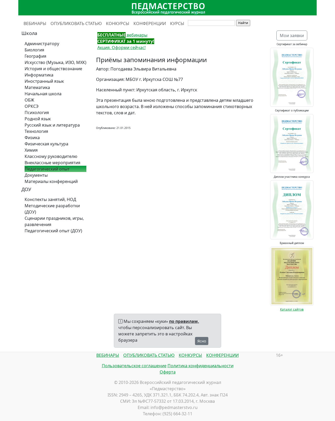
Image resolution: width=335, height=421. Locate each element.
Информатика (39, 75)
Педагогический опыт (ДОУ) (53, 231)
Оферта (168, 372)
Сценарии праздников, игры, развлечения (54, 221)
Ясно (201, 341)
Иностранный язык (44, 81)
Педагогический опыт (47, 169)
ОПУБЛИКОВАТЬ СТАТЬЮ (76, 23)
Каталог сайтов (292, 309)
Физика (32, 137)
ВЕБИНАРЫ (35, 23)
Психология (37, 112)
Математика (37, 87)
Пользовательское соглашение (134, 366)
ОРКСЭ (31, 106)
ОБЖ (29, 100)
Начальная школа (43, 94)
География (35, 56)
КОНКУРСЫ (117, 23)
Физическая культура (46, 144)
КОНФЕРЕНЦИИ (149, 23)
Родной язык (38, 119)
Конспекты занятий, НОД (50, 199)
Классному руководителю (51, 156)
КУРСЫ (177, 23)
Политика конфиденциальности (200, 366)
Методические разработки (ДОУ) (52, 209)
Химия (31, 150)
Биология (34, 50)
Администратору (42, 43)
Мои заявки (292, 35)
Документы (36, 175)
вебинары (122, 35)
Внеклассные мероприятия (52, 162)
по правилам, (184, 321)
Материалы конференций (51, 181)
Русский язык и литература (52, 125)
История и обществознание (53, 69)
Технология (36, 131)
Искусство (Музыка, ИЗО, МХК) (55, 62)
